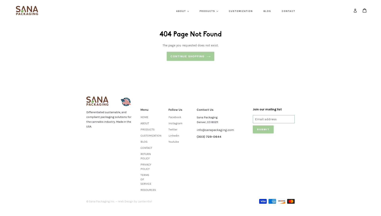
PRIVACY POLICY (145, 167)
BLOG (267, 11)
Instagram (175, 123)
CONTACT (288, 11)
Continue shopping (187, 56)
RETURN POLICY (145, 156)
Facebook (174, 117)
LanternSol (145, 201)
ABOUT (181, 11)
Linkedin (173, 135)
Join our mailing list (267, 109)
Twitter (172, 129)
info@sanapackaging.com (215, 130)
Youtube (173, 141)
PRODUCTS (208, 11)
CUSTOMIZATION (241, 11)
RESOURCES (148, 190)
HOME (144, 117)
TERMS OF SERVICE (145, 179)
